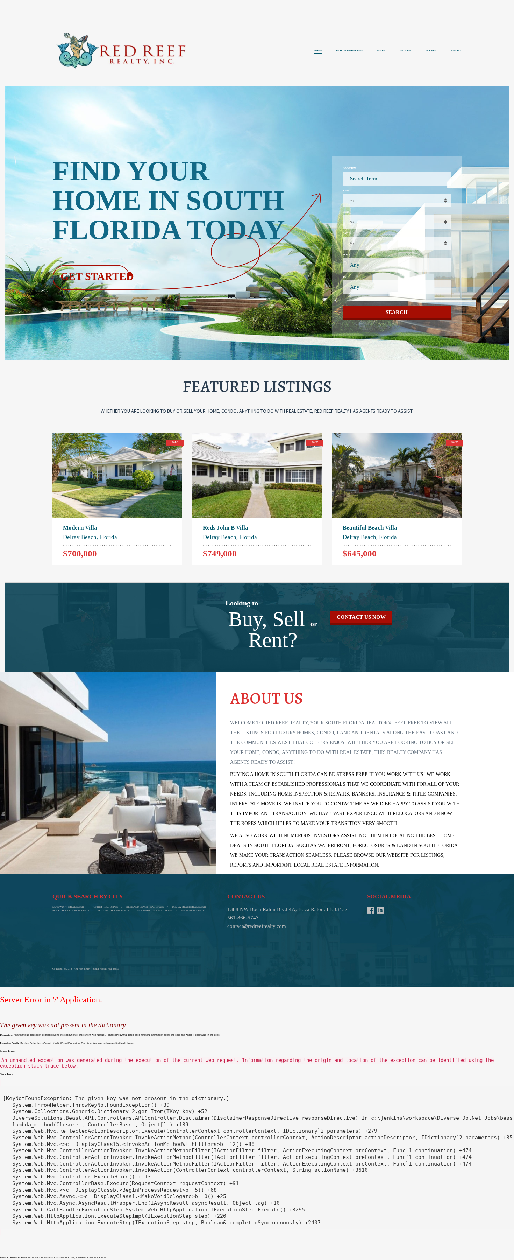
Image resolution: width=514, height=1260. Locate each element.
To (344, 276)
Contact (456, 50)
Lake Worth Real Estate (68, 906)
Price (346, 254)
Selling (406, 50)
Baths (347, 233)
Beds (346, 212)
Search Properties (349, 50)
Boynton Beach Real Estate (70, 910)
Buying (381, 50)
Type (346, 190)
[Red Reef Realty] (122, 52)
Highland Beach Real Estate (145, 906)
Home (318, 50)
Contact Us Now (361, 617)
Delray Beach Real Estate (189, 906)
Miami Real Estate (192, 910)
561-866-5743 (243, 917)
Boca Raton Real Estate (113, 910)
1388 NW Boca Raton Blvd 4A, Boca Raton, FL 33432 (287, 909)
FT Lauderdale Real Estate (155, 910)
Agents (431, 50)
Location (349, 168)
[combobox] (397, 200)
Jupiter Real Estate (105, 906)
